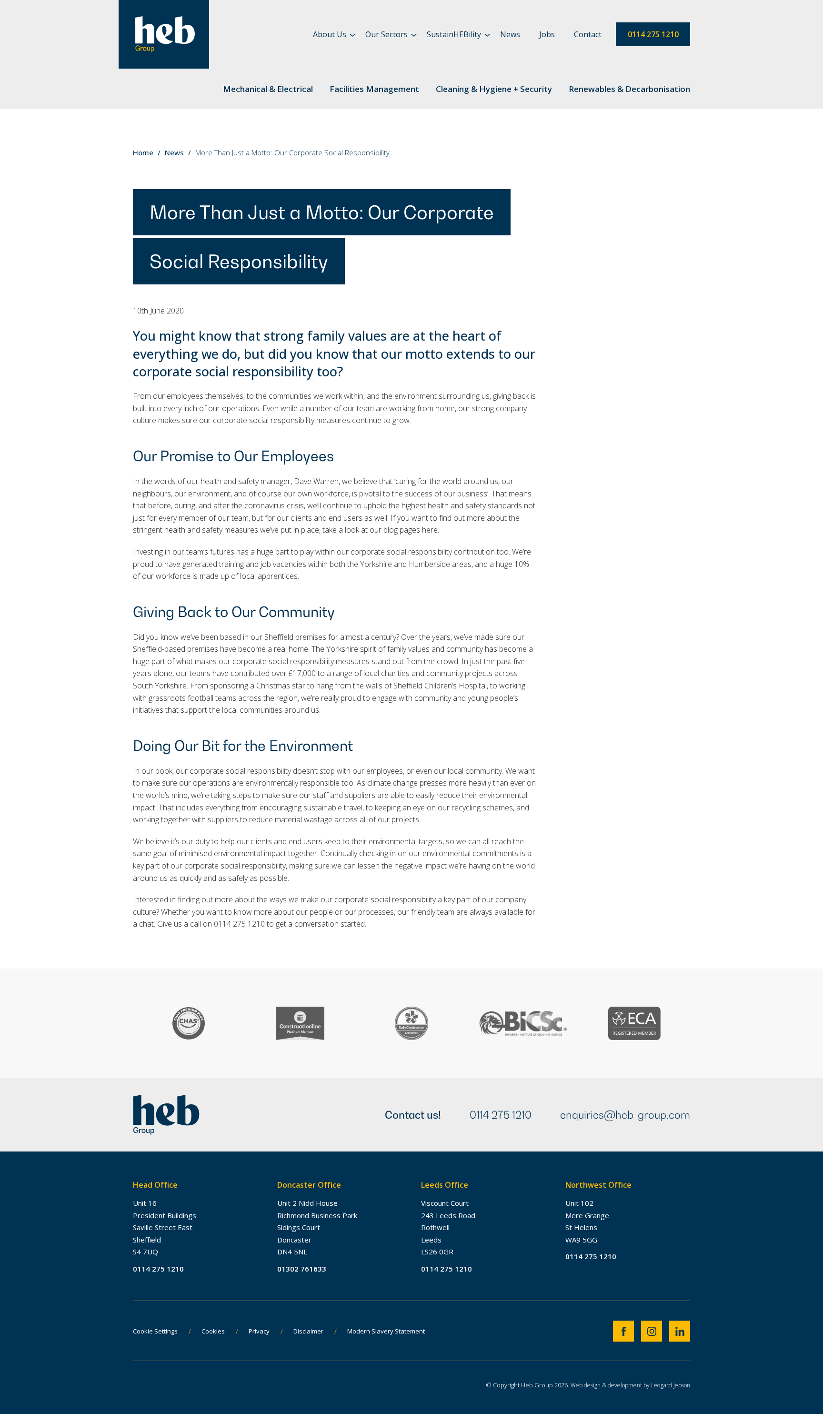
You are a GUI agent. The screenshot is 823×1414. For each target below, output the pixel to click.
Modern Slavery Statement (386, 1331)
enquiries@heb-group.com (625, 1115)
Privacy (259, 1331)
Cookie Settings (155, 1331)
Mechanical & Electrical (268, 88)
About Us (329, 34)
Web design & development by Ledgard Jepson (630, 1385)
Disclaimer (308, 1331)
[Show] (352, 35)
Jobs (547, 34)
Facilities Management (374, 88)
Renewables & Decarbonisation (629, 88)
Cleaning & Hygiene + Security (494, 88)
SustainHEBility (454, 34)
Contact (588, 34)
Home (143, 152)
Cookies (213, 1331)
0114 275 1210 (653, 34)
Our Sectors (386, 34)
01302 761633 (301, 1268)
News (510, 34)
